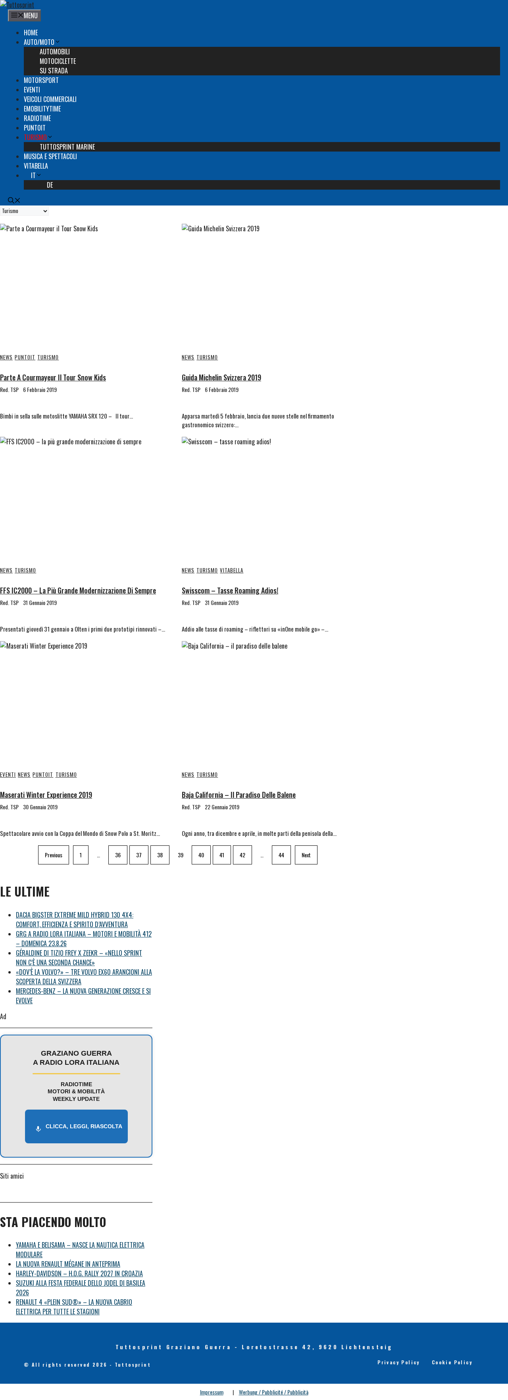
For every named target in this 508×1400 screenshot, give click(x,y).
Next (306, 855)
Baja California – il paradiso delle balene (239, 794)
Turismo (35, 137)
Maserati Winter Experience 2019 (46, 794)
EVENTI (32, 89)
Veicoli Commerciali (50, 99)
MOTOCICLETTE (58, 61)
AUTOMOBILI (55, 51)
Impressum (211, 1392)
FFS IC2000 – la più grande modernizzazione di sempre (78, 590)
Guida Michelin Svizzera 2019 (221, 377)
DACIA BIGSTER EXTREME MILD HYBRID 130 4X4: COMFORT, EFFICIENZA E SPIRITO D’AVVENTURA (74, 919)
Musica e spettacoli (50, 156)
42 (242, 855)
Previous (53, 855)
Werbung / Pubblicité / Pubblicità (273, 1392)
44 (281, 855)
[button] (14, 200)
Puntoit (35, 128)
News (6, 357)
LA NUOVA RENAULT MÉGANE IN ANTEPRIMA (68, 1264)
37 (139, 855)
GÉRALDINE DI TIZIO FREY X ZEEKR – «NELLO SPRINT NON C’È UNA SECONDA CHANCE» (79, 957)
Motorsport (41, 80)
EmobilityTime (42, 108)
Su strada (54, 70)
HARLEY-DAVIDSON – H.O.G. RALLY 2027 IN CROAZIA (79, 1273)
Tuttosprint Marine (67, 147)
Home (31, 32)
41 (221, 855)
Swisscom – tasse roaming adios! (230, 590)
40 (201, 855)
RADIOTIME (37, 118)
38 (160, 855)
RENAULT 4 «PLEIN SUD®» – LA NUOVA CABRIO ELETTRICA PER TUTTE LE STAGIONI (74, 1306)
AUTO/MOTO (39, 42)
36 (118, 855)
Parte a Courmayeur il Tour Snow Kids (53, 377)
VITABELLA (36, 166)
